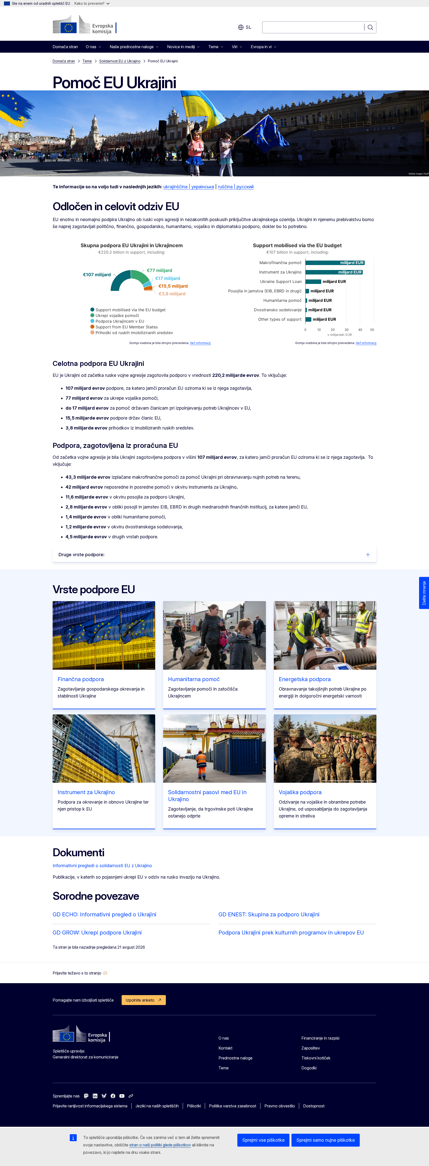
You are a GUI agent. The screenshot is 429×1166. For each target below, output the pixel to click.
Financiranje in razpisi (320, 1038)
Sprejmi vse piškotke (263, 1140)
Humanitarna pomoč (194, 679)
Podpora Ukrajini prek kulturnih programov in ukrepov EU (291, 932)
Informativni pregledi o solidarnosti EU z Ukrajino (102, 865)
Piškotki (194, 1105)
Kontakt (225, 1048)
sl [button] (248, 27)
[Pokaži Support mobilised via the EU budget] (128, 309)
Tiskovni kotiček (315, 1057)
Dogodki (309, 1067)
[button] (80, 973)
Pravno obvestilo (279, 1105)
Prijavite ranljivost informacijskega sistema (90, 1105)
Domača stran (65, 46)
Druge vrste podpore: (82, 554)
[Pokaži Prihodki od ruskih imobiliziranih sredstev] (131, 332)
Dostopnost (313, 1105)
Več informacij (200, 343)
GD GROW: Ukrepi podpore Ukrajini (97, 932)
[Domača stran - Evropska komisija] (93, 25)
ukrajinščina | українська (188, 186)
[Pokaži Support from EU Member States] (124, 326)
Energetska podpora (305, 679)
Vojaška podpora (300, 792)
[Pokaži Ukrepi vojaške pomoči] (114, 315)
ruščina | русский (236, 186)
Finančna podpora (81, 679)
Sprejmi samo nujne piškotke (325, 1140)
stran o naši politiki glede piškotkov (160, 1144)
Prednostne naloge (235, 1057)
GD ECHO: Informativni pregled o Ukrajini (104, 914)
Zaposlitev (310, 1048)
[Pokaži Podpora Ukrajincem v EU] (117, 321)
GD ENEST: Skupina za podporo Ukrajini (269, 914)
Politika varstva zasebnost (232, 1105)
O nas (223, 1038)
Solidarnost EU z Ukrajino (120, 61)
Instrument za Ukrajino (86, 792)
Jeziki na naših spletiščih (157, 1105)
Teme (87, 61)
